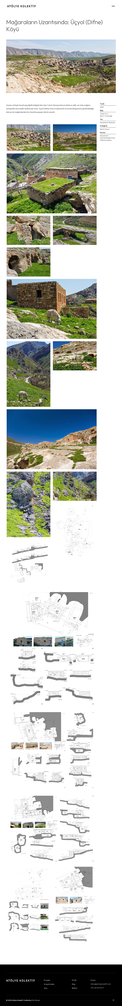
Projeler (47, 980)
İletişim (93, 980)
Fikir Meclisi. (36, 1000)
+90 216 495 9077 (97, 988)
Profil (74, 980)
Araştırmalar (49, 984)
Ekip (73, 984)
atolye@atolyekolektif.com (101, 984)
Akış (45, 988)
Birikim (74, 988)
